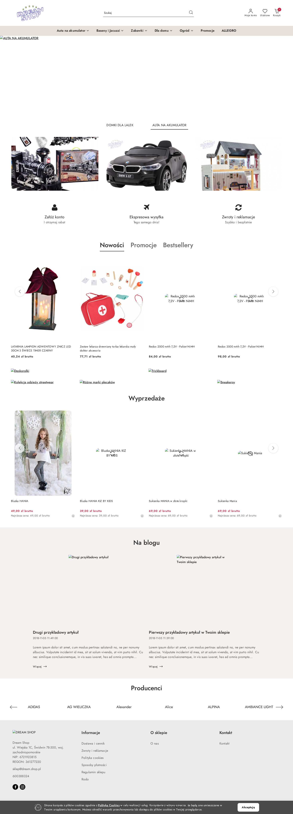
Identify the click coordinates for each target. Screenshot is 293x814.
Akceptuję (248, 807)
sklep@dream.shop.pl (27, 769)
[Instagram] (22, 787)
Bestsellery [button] (178, 245)
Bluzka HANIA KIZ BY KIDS (39, 501)
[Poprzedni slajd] (9, 78)
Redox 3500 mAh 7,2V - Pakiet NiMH (172, 346)
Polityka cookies (93, 757)
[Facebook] (15, 787)
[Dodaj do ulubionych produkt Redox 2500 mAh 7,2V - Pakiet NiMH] (140, 261)
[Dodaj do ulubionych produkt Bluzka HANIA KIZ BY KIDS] (82, 415)
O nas (154, 743)
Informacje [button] (91, 733)
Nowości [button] (112, 245)
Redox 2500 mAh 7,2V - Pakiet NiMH (103, 346)
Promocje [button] (144, 245)
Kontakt (224, 743)
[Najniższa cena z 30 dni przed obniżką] (85, 516)
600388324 (21, 776)
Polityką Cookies (108, 805)
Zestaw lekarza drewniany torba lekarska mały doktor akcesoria (39, 348)
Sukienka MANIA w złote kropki (110, 501)
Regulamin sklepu (93, 772)
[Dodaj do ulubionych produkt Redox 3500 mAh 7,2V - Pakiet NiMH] (208, 261)
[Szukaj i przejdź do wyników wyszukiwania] (191, 13)
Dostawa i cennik (93, 743)
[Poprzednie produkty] (19, 291)
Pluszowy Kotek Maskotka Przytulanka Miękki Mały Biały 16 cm (248, 348)
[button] (73, 31)
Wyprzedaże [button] (147, 398)
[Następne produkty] (273, 291)
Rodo (85, 779)
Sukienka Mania (170, 501)
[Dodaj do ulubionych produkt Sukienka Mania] (220, 415)
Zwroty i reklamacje (95, 750)
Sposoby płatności (94, 765)
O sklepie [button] (158, 733)
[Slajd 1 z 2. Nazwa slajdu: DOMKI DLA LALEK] (146, 78)
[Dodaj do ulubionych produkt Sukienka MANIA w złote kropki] (151, 415)
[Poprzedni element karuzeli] (14, 707)
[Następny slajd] (284, 78)
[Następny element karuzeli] (279, 707)
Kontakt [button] (225, 733)
